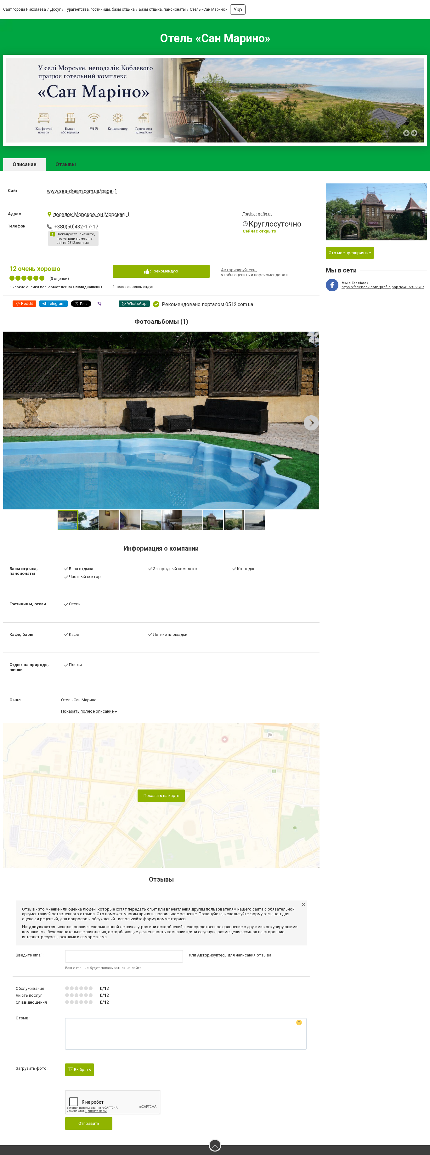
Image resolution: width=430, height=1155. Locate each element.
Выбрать (82, 1069)
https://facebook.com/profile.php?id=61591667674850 (384, 287)
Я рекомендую (163, 271)
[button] (314, 337)
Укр (238, 10)
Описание (25, 164)
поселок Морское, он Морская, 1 (91, 214)
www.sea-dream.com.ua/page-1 (82, 191)
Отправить (88, 1123)
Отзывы (65, 164)
